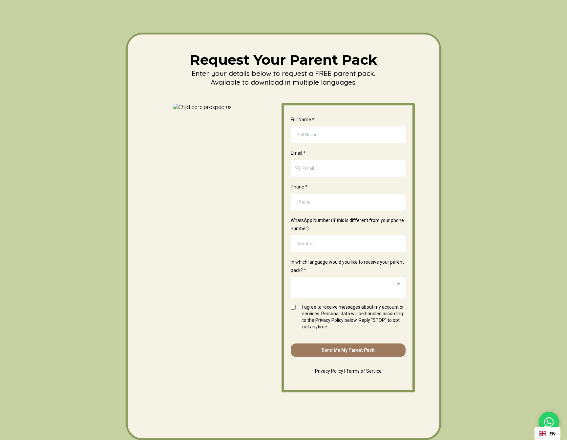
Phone (299, 186)
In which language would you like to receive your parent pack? (347, 266)
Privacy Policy (329, 371)
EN (552, 433)
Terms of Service (364, 371)
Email (298, 153)
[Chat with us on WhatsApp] (549, 422)
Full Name (302, 119)
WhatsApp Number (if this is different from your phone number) (347, 224)
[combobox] (348, 287)
